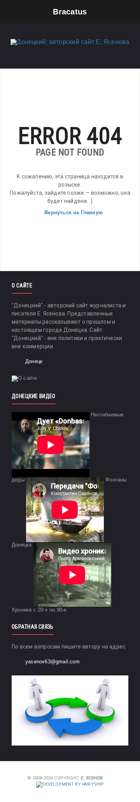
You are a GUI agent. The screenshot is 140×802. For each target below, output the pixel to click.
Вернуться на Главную (73, 212)
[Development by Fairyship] (70, 784)
